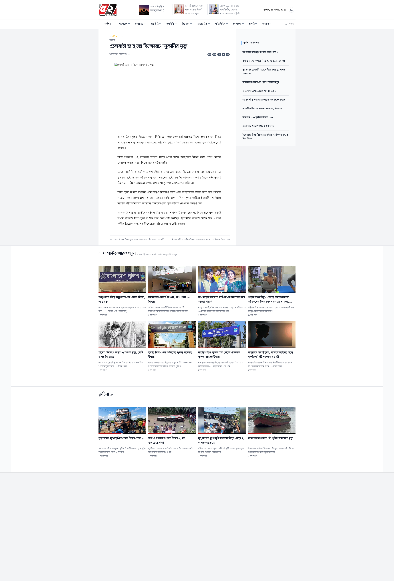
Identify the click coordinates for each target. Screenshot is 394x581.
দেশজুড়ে (141, 24)
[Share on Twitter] (223, 54)
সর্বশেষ (108, 24)
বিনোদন (188, 24)
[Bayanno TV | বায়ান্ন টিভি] (107, 10)
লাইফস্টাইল (222, 24)
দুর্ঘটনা (112, 40)
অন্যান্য (267, 24)
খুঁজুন (291, 24)
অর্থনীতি (172, 24)
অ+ (214, 54)
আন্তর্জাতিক (204, 24)
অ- (209, 54)
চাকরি (254, 24)
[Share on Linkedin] (228, 54)
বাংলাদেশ (125, 24)
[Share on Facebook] (219, 54)
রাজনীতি (157, 24)
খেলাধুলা (239, 24)
